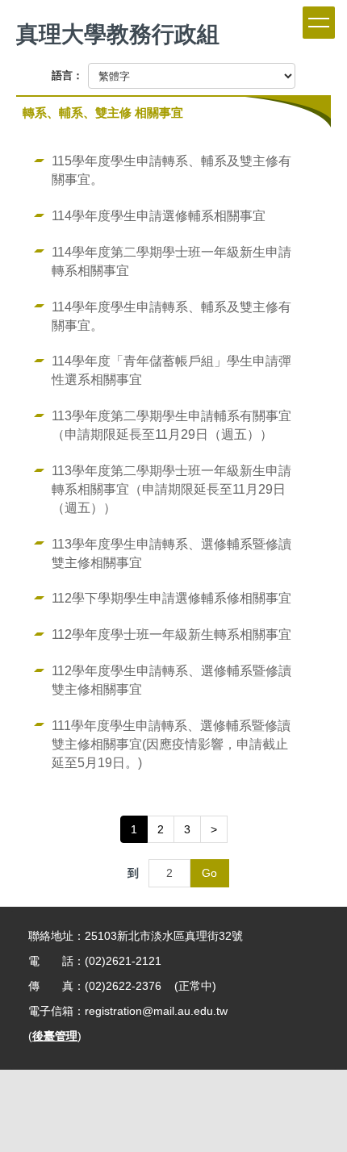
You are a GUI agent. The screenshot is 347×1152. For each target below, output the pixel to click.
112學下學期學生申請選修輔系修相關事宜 (171, 598)
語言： (67, 75)
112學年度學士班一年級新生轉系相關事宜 (171, 634)
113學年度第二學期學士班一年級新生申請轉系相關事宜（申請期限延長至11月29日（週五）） (171, 489)
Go (209, 872)
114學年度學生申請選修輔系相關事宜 (158, 215)
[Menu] (319, 22)
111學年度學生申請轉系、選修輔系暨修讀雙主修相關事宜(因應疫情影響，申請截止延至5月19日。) (171, 744)
